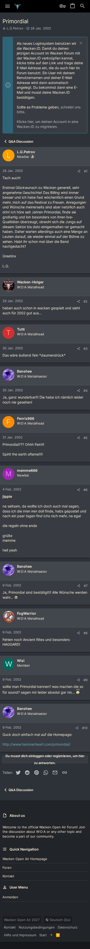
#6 (86, 490)
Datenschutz (68, 927)
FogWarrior (26, 613)
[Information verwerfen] (80, 43)
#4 (86, 391)
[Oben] (51, 935)
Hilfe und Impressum (20, 935)
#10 (85, 728)
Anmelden (10, 897)
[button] (7, 6)
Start (43, 935)
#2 (86, 301)
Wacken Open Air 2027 (22, 920)
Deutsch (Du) (59, 920)
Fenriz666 (25, 418)
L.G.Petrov (15, 28)
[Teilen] (79, 171)
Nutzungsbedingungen (37, 927)
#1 (86, 171)
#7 (86, 586)
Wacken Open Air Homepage (24, 859)
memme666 (27, 470)
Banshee (24, 371)
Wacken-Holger (30, 282)
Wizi (20, 660)
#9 (86, 680)
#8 (86, 633)
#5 (86, 438)
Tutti (21, 329)
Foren (7, 868)
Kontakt (8, 876)
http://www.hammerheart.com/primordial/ (36, 744)
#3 (86, 349)
